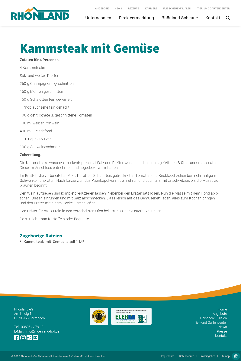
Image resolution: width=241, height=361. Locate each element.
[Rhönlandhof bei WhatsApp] (29, 338)
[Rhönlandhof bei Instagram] (23, 338)
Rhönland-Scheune (180, 18)
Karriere (151, 8)
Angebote (102, 8)
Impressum (167, 356)
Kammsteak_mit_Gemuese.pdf (50, 241)
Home (222, 309)
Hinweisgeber (207, 356)
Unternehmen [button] (98, 18)
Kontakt (212, 18)
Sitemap (225, 356)
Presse (222, 331)
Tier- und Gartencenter (213, 8)
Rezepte (133, 8)
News (118, 8)
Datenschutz (186, 356)
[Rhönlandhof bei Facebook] (16, 338)
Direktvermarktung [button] (136, 18)
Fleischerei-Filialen (177, 8)
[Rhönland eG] (40, 13)
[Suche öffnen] (228, 18)
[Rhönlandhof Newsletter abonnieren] (35, 338)
